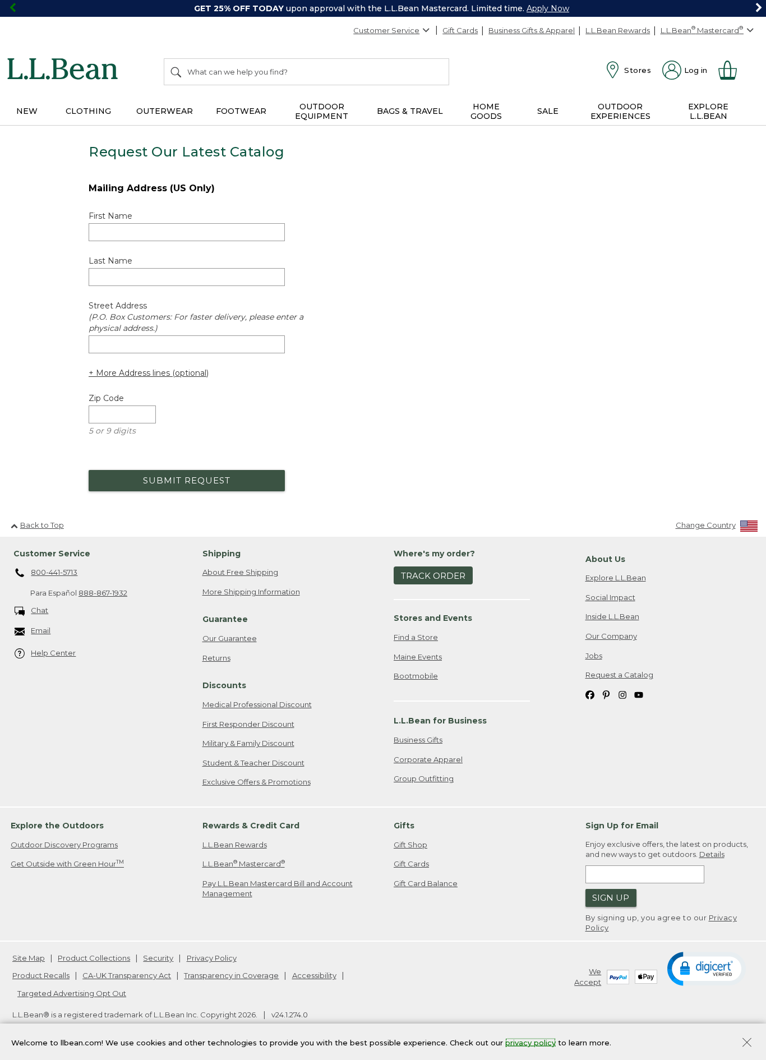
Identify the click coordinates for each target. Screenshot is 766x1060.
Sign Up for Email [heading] (621, 826)
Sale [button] (548, 111)
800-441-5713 (54, 572)
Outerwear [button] (164, 111)
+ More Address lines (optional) (149, 373)
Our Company (611, 636)
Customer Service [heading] (51, 554)
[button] (706, 968)
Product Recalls (41, 975)
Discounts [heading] (224, 685)
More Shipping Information (251, 591)
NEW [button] (27, 111)
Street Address (196, 317)
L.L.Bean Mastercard (243, 863)
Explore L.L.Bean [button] (708, 111)
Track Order (433, 575)
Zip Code (106, 398)
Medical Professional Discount (257, 704)
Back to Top (42, 524)
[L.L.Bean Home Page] (65, 70)
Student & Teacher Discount (253, 762)
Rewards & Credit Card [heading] (250, 826)
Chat (39, 610)
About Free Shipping (240, 572)
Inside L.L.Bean (612, 616)
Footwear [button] (241, 111)
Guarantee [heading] (225, 619)
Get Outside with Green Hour (67, 863)
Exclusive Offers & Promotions (256, 781)
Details (712, 854)
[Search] (176, 72)
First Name (110, 216)
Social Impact (610, 597)
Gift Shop (410, 844)
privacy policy (530, 1042)
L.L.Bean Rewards (617, 30)
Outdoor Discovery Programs (64, 844)
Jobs (593, 655)
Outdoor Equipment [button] (321, 111)
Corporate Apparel (428, 759)
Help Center (53, 652)
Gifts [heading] (404, 826)
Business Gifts (418, 739)
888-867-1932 (103, 592)
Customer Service (386, 30)
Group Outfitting (424, 778)
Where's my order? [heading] (434, 554)
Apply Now (548, 8)
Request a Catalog (619, 674)
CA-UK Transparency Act (126, 975)
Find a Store (416, 637)
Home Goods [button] (486, 111)
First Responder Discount (248, 724)
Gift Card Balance (426, 883)
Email (40, 630)
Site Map (28, 957)
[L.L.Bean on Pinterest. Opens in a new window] (606, 694)
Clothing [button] (88, 111)
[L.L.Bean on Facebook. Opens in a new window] (589, 694)
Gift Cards (460, 30)
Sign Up (610, 897)
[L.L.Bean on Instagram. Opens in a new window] (622, 694)
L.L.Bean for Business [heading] (440, 721)
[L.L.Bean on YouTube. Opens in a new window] (638, 694)
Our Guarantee (229, 638)
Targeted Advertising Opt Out (71, 993)
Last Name (110, 261)
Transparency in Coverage (231, 975)
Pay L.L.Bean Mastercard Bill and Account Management (277, 888)
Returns (216, 657)
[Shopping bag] (732, 70)
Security (158, 957)
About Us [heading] (605, 559)
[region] (383, 8)
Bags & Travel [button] (410, 111)
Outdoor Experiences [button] (620, 111)
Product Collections (94, 957)
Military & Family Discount (248, 743)
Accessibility (314, 975)
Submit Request (186, 480)
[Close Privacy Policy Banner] (747, 1043)
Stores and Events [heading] (433, 618)
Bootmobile (416, 675)
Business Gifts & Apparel (531, 30)
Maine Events (418, 656)
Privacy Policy (212, 957)
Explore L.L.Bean (615, 577)
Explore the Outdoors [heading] (57, 826)
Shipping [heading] (221, 554)
